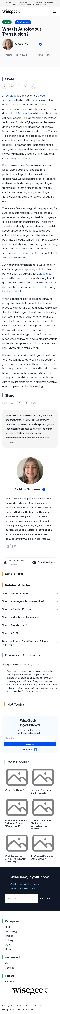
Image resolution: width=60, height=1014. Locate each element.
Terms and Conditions (24, 1009)
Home (8, 949)
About (8, 963)
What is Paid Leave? (14, 790)
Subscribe (30, 744)
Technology (11, 931)
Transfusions (25, 113)
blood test (45, 273)
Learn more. (42, 4)
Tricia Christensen (28, 44)
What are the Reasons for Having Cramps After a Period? (16, 823)
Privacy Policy (8, 1009)
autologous (12, 95)
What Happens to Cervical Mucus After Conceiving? (15, 859)
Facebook (10, 981)
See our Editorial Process (17, 562)
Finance (9, 935)
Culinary (9, 940)
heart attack (14, 291)
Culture (9, 944)
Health (8, 926)
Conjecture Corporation (31, 1006)
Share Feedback (46, 562)
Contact (9, 967)
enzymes (46, 282)
